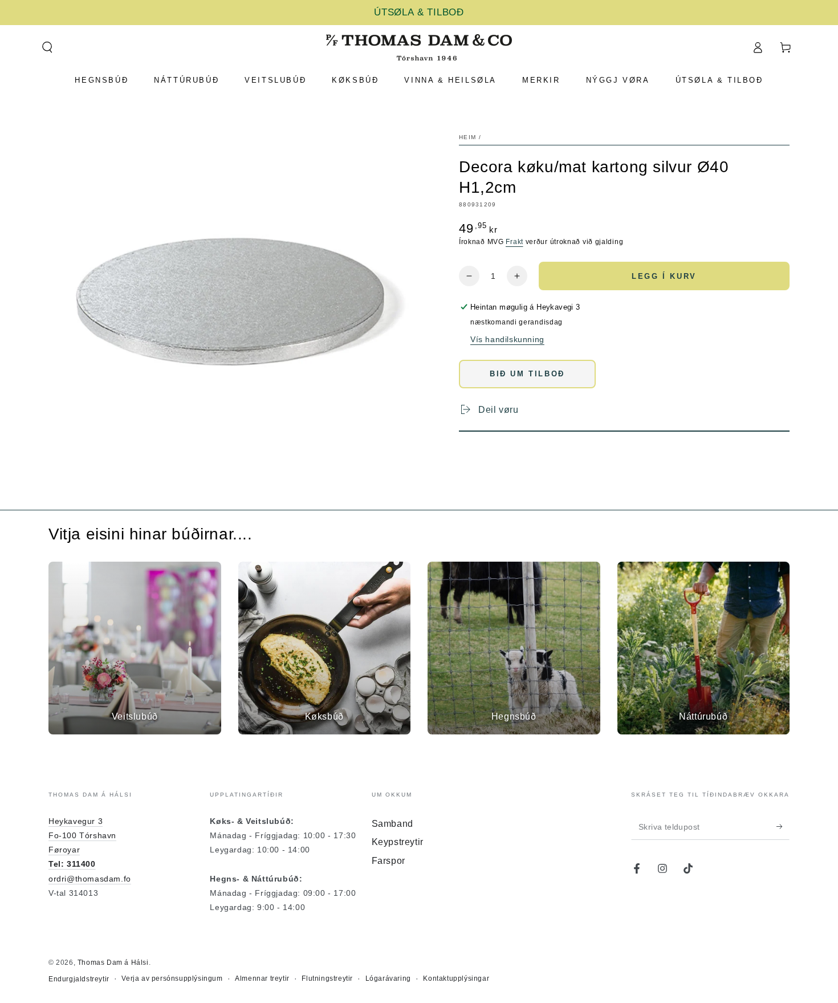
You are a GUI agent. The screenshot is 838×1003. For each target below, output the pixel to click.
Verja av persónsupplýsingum (171, 978)
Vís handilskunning (507, 339)
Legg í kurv (664, 276)
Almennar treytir (262, 978)
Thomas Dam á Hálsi (113, 963)
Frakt (514, 242)
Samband (392, 824)
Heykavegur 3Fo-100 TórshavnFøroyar (82, 835)
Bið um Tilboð (527, 373)
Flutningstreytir (327, 978)
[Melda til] (783, 826)
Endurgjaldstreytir (78, 979)
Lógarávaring (388, 978)
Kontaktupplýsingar (456, 978)
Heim (467, 137)
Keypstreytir (398, 842)
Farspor (388, 861)
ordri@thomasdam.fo (89, 878)
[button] (47, 47)
